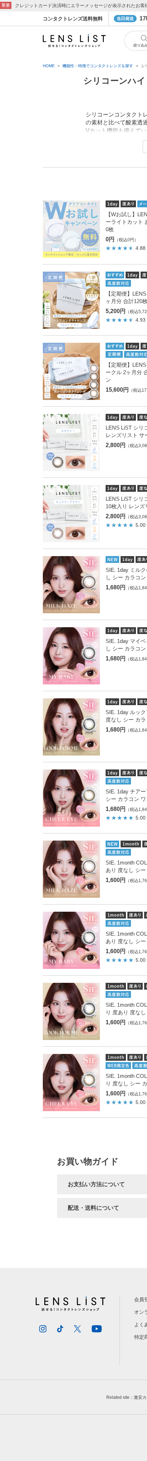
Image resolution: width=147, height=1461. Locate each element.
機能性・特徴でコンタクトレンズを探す (97, 66)
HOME (49, 66)
